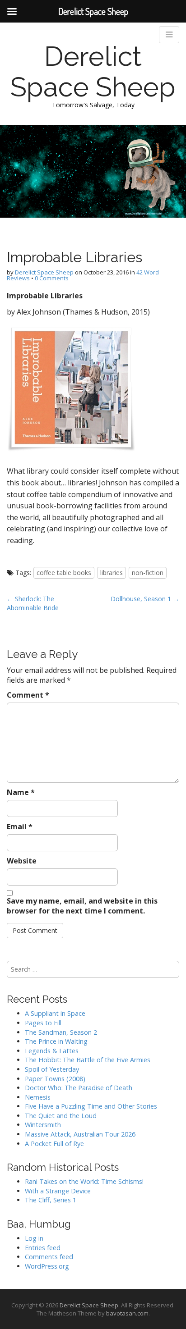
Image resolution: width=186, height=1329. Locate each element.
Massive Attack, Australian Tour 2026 (80, 1134)
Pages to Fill (43, 1022)
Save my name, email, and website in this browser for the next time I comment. (82, 906)
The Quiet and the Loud (61, 1115)
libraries (111, 572)
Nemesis (38, 1097)
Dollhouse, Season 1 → (145, 598)
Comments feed (49, 1256)
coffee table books (64, 572)
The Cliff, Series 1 (50, 1200)
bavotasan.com (127, 1313)
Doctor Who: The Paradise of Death (78, 1087)
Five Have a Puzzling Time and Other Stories (91, 1106)
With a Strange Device (58, 1191)
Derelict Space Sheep (93, 72)
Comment (28, 695)
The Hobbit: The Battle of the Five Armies (87, 1059)
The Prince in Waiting (56, 1041)
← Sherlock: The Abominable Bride (33, 603)
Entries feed (42, 1247)
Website (22, 861)
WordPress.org (47, 1266)
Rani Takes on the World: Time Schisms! (84, 1181)
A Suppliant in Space (55, 1013)
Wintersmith (43, 1124)
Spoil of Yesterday (52, 1069)
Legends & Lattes (52, 1050)
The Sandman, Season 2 (61, 1032)
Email (20, 826)
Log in (34, 1238)
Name (21, 792)
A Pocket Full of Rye (54, 1143)
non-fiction (147, 572)
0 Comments (52, 278)
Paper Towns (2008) (55, 1078)
